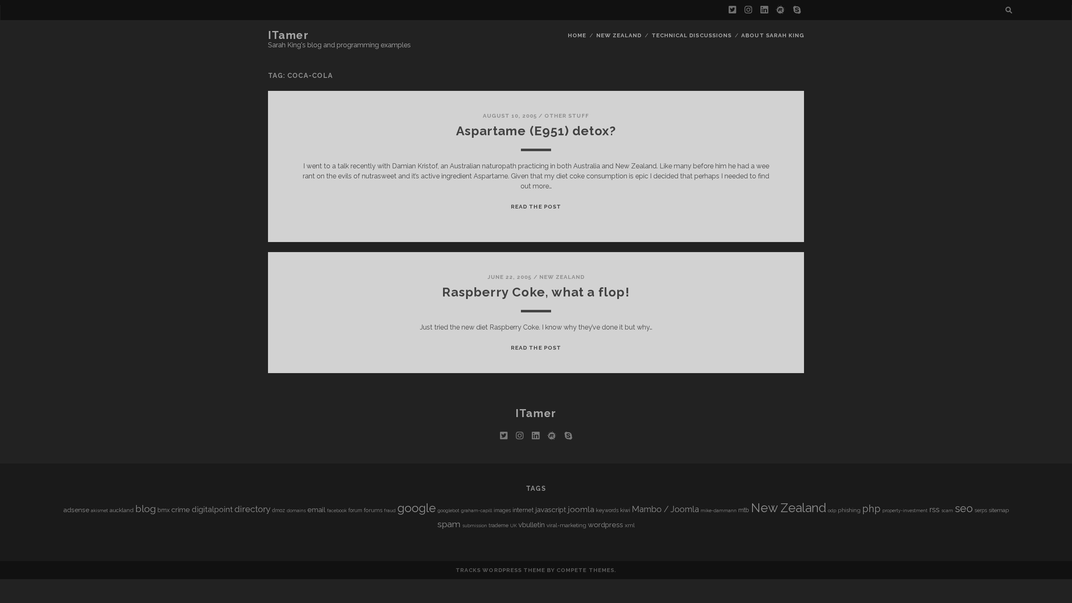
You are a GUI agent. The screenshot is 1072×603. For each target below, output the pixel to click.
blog (145, 508)
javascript (550, 509)
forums (373, 510)
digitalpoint (212, 509)
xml (630, 525)
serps (980, 510)
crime (180, 509)
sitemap (999, 510)
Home (577, 35)
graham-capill (476, 510)
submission (474, 525)
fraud (390, 510)
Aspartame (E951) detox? (536, 131)
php (871, 508)
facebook (337, 510)
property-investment (905, 510)
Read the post (536, 207)
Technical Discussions (692, 35)
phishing (849, 510)
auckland (122, 510)
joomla (581, 509)
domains (296, 510)
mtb (743, 509)
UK (513, 525)
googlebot (448, 510)
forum (355, 510)
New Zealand (619, 35)
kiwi (625, 510)
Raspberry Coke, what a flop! (536, 292)
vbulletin (531, 525)
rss (934, 509)
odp (832, 510)
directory (252, 509)
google (416, 508)
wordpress (605, 525)
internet (523, 509)
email (316, 509)
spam (449, 524)
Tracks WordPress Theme (500, 570)
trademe (498, 525)
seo (964, 508)
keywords (607, 510)
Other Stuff (566, 116)
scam (947, 510)
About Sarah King (772, 35)
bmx (163, 509)
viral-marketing (566, 525)
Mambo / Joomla (665, 509)
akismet (99, 510)
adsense (76, 510)
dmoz (278, 510)
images (502, 510)
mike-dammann (719, 510)
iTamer (288, 35)
